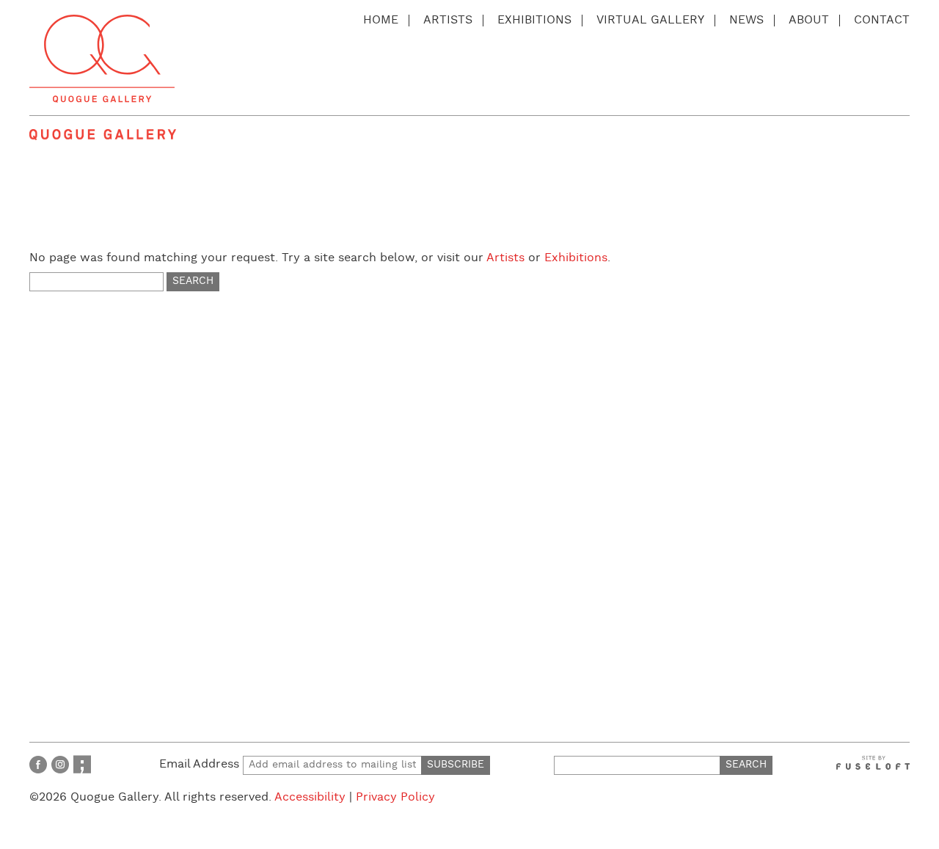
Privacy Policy (395, 797)
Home (380, 20)
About (809, 20)
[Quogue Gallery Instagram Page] (60, 764)
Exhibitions (534, 20)
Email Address (201, 764)
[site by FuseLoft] (873, 763)
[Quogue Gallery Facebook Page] (38, 764)
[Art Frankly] (82, 764)
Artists (447, 20)
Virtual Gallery (650, 20)
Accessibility (310, 797)
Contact (882, 20)
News (746, 20)
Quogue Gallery (102, 59)
